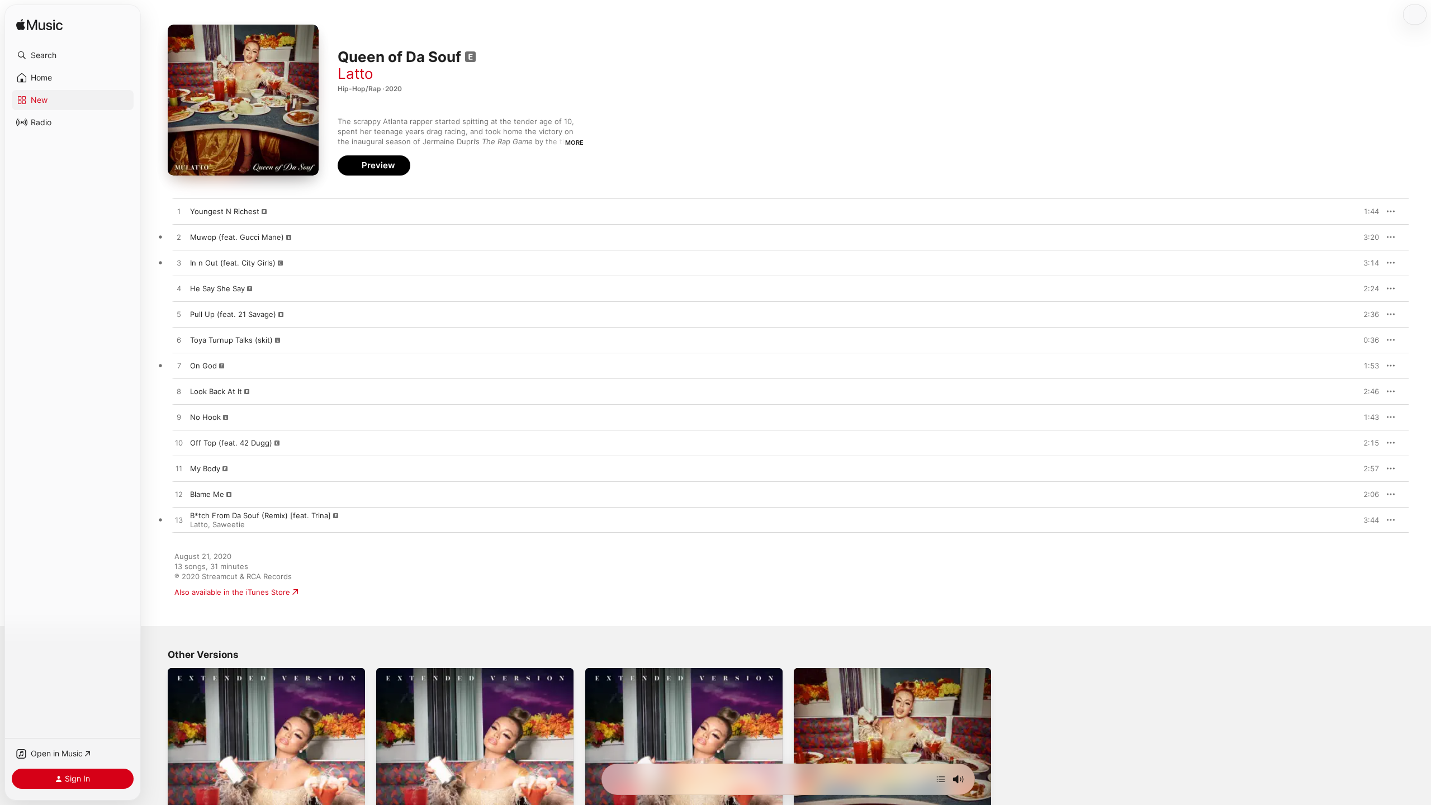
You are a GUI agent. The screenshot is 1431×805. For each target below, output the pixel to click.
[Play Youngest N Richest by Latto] (179, 212)
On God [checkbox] (203, 365)
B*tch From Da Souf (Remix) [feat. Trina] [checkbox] (260, 515)
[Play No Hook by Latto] (179, 418)
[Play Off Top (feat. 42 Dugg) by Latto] (179, 443)
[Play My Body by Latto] (179, 469)
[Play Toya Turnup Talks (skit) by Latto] (179, 340)
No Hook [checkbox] (205, 417)
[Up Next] (940, 779)
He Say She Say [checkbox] (217, 288)
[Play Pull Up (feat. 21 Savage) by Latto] (179, 315)
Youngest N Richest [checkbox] (224, 211)
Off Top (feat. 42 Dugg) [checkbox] (231, 442)
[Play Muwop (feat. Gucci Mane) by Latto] (179, 238)
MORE (574, 142)
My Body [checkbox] (205, 468)
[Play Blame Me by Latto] (179, 495)
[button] (72, 55)
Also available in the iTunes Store (232, 592)
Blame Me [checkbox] (207, 494)
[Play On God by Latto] (179, 366)
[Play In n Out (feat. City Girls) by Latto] (179, 263)
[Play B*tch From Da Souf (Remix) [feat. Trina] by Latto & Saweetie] (179, 520)
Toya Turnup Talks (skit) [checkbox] (231, 339)
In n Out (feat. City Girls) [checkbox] (233, 262)
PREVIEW (1366, 211)
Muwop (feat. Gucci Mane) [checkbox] (237, 237)
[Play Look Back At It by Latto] (179, 392)
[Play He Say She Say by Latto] (179, 289)
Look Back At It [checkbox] (216, 391)
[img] (39, 25)
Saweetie (228, 524)
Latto (355, 73)
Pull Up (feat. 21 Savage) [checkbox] (233, 314)
